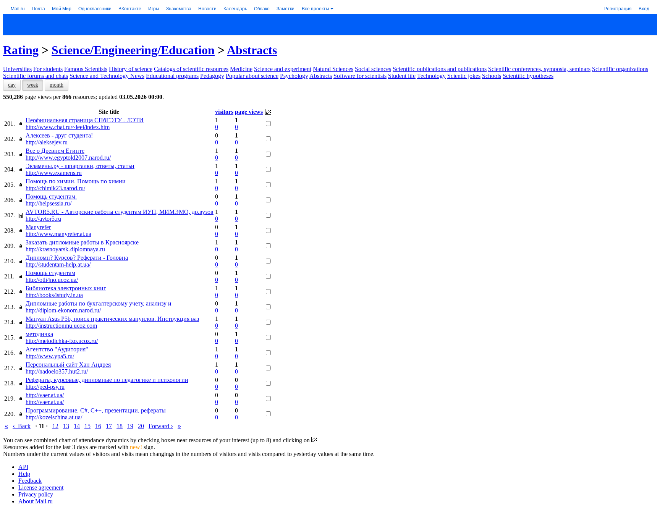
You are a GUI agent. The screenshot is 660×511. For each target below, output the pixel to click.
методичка (39, 334)
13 (66, 426)
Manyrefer (38, 227)
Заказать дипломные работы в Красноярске (82, 242)
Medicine (241, 69)
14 (77, 426)
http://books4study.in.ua (54, 295)
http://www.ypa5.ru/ (50, 356)
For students (48, 69)
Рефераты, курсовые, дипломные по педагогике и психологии (107, 380)
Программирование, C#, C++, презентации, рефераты (96, 410)
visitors (224, 111)
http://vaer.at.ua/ (45, 395)
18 (119, 426)
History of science (130, 69)
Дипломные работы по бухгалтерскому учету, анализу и (98, 303)
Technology (431, 76)
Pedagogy (212, 76)
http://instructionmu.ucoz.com (61, 325)
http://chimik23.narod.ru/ (55, 188)
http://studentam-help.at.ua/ (58, 264)
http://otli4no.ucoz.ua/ (52, 280)
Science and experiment (282, 69)
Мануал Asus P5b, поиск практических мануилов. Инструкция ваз (112, 318)
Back (22, 426)
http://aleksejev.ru (47, 142)
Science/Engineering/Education (133, 50)
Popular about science (252, 76)
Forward (161, 426)
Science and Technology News (107, 76)
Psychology (294, 76)
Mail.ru (18, 8)
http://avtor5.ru (43, 218)
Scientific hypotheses (528, 76)
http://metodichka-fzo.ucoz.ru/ (62, 341)
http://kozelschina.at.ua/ (54, 417)
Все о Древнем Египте (55, 150)
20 (141, 426)
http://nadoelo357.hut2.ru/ (57, 371)
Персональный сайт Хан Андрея (68, 364)
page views (249, 111)
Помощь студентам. (51, 196)
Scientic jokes (463, 76)
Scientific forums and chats (35, 76)
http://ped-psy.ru (45, 386)
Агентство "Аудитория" (57, 349)
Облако (262, 8)
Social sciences (373, 69)
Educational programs (172, 76)
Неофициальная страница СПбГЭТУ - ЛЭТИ (85, 120)
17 (109, 426)
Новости (207, 8)
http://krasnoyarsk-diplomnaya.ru (65, 249)
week (32, 85)
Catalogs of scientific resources (191, 69)
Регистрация (618, 8)
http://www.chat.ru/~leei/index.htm (68, 127)
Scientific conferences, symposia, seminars (539, 69)
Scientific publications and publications (440, 69)
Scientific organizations (620, 69)
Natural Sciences (333, 69)
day (12, 85)
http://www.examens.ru (54, 173)
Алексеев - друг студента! (59, 135)
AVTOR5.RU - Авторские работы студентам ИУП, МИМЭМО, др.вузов (120, 212)
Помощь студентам (50, 273)
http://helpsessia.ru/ (48, 203)
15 (87, 426)
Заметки (285, 8)
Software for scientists (360, 76)
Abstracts (252, 50)
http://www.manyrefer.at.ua (58, 234)
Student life (402, 76)
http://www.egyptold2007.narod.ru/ (68, 157)
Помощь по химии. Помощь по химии (76, 181)
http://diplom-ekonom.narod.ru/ (63, 310)
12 (55, 426)
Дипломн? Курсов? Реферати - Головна (77, 257)
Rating (21, 50)
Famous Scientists (85, 69)
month (56, 85)
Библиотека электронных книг (66, 288)
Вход (644, 8)
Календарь (235, 8)
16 (98, 426)
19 (130, 426)
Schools (491, 76)
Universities (17, 69)
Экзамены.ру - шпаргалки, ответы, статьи (80, 166)
